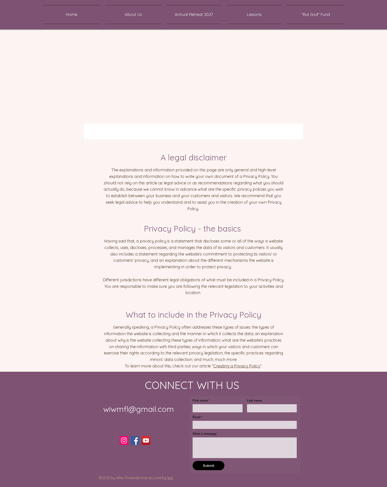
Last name (254, 400)
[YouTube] (146, 440)
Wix (170, 478)
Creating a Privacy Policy (236, 366)
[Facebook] (135, 440)
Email (197, 417)
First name (201, 400)
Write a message (205, 433)
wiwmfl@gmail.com (138, 409)
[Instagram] (124, 440)
